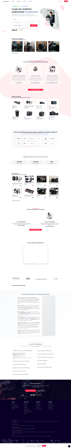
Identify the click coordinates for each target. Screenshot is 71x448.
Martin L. (38, 196)
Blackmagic (21, 427)
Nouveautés (38, 407)
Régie (24, 430)
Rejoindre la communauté (35, 89)
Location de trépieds (47, 433)
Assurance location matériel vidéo (33, 437)
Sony (12, 427)
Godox (30, 427)
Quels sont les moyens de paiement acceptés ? (44, 368)
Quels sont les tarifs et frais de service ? (19, 372)
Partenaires (25, 409)
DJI (19, 427)
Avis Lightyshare (26, 410)
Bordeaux (35, 320)
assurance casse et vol (27, 310)
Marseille (37, 301)
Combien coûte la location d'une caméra (17, 437)
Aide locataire (50, 406)
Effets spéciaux (33, 430)
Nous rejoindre (38, 406)
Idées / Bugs (50, 409)
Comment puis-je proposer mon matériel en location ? (21, 369)
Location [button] (13, 1)
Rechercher (34, 25)
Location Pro (16, 184)
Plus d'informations (41, 392)
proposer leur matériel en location (32, 328)
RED (24, 427)
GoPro (32, 427)
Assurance (13, 410)
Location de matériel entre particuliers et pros (45, 437)
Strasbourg (19, 332)
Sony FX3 (26, 183)
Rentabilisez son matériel (15, 407)
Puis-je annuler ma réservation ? (42, 362)
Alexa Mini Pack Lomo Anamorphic (54, 195)
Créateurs (25, 414)
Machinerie (21, 430)
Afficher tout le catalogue (15, 200)
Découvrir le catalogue (21, 225)
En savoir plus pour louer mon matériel (51, 82)
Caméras (13, 430)
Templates (25, 406)
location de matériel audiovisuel (31, 299)
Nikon (17, 427)
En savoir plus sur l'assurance (35, 82)
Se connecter (61, 1)
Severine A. (26, 184)
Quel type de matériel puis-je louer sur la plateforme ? (21, 362)
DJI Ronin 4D (14, 195)
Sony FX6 (28, 319)
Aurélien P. (15, 196)
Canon (15, 427)
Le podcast (25, 407)
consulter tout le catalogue (17, 25)
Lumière (16, 430)
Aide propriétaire (51, 407)
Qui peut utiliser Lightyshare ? (42, 365)
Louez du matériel (14, 406)
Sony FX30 (38, 183)
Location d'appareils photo (25, 433)
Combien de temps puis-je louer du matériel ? (44, 352)
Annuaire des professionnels (28, 413)
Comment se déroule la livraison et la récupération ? (45, 355)
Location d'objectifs (33, 433)
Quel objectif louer (25, 437)
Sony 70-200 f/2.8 (23, 319)
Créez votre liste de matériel (49, 226)
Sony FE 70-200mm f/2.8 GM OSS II (17, 183)
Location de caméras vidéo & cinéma (17, 433)
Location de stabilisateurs (39, 433)
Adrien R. (50, 184)
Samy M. (50, 196)
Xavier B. (15, 184)
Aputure (27, 427)
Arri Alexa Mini (33, 319)
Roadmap (37, 409)
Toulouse (32, 320)
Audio (18, 430)
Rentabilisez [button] (18, 1)
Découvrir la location (18, 82)
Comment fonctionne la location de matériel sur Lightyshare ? (22, 352)
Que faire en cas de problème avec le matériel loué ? (45, 358)
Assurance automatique (16, 359)
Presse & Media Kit (39, 410)
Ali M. (39, 184)
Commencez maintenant (35, 229)
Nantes (38, 331)
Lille (38, 320)
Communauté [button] (25, 1)
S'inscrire (66, 1)
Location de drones (14, 434)
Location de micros (52, 433)
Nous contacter (50, 410)
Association (40, 184)
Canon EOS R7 (39, 195)
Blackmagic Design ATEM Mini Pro (29, 195)
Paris (32, 301)
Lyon (33, 301)
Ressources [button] (31, 1)
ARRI (19, 325)
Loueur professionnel (15, 409)
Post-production (28, 430)
